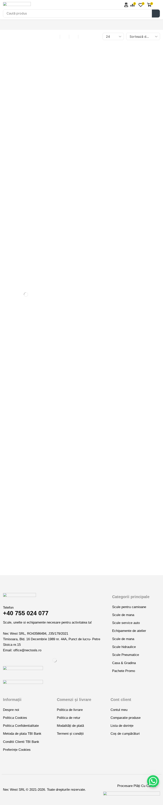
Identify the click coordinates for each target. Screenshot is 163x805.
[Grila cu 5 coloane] (73, 36)
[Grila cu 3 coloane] (55, 36)
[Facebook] (4, 554)
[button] (126, 5)
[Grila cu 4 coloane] (64, 36)
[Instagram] (10, 554)
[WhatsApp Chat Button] (153, 781)
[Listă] (82, 36)
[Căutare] (156, 13)
